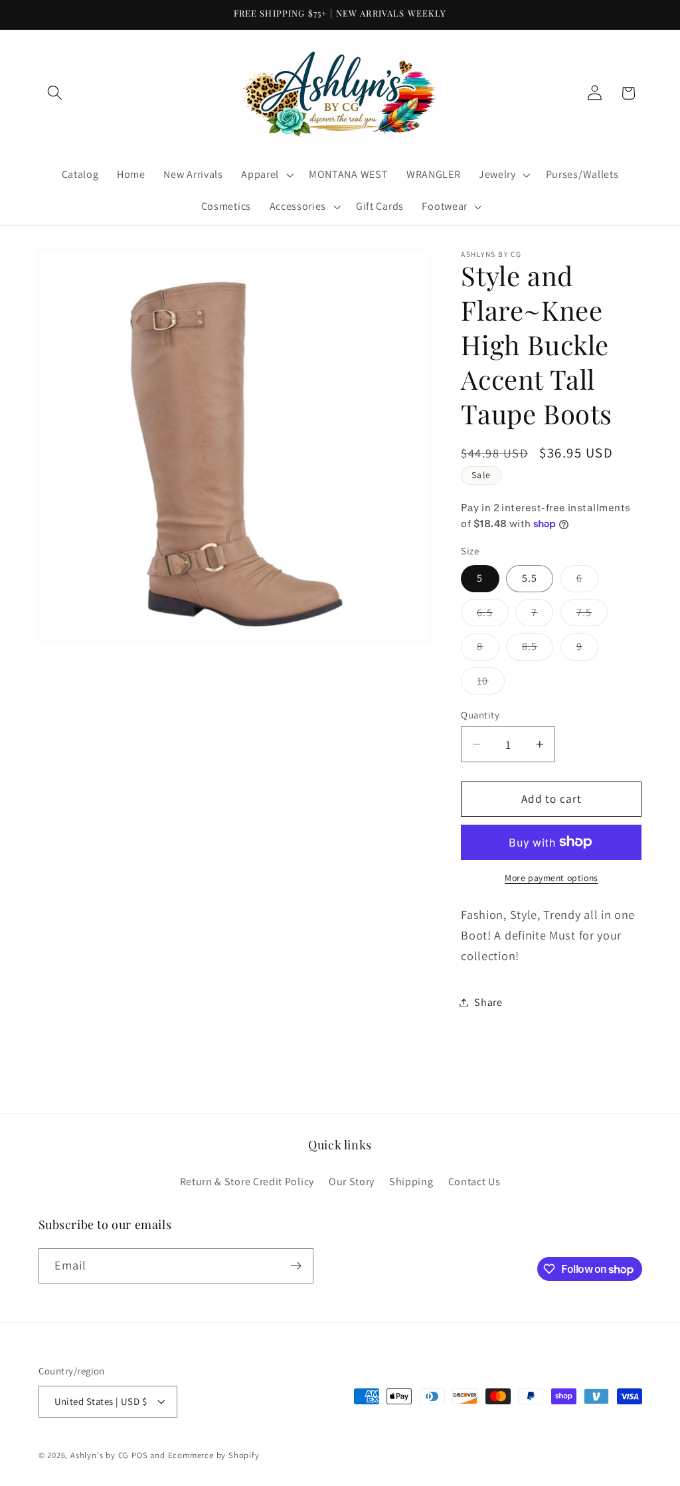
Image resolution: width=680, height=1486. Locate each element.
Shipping (411, 1182)
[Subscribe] (296, 1266)
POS (139, 1455)
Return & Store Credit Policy (247, 1182)
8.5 (537, 650)
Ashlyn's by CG (99, 1455)
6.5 (492, 615)
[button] (55, 93)
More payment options (551, 878)
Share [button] (488, 1002)
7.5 (592, 615)
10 (490, 684)
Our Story (352, 1182)
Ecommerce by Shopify (214, 1455)
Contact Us (474, 1182)
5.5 (529, 578)
